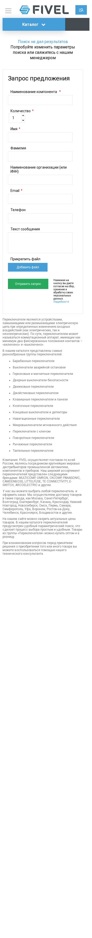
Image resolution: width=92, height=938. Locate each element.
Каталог (31, 24)
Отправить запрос (28, 284)
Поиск (81, 10)
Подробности (61, 301)
